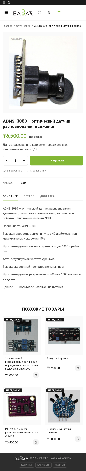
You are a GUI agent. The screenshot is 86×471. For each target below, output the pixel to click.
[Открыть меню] (6, 12)
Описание (10, 196)
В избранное (14, 170)
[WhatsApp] (9, 2)
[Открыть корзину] (59, 12)
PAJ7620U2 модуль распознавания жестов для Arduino (21, 432)
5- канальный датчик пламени (59, 431)
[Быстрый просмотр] (35, 335)
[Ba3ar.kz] (21, 458)
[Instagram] (4, 2)
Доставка (47, 196)
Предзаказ (56, 160)
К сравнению (38, 170)
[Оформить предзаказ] (36, 375)
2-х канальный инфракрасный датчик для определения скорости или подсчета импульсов (21, 363)
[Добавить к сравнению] (35, 321)
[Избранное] (39, 12)
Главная (7, 26)
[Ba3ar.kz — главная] (23, 12)
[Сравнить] (49, 12)
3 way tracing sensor (58, 358)
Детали (28, 196)
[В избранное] (35, 328)
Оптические (23, 26)
